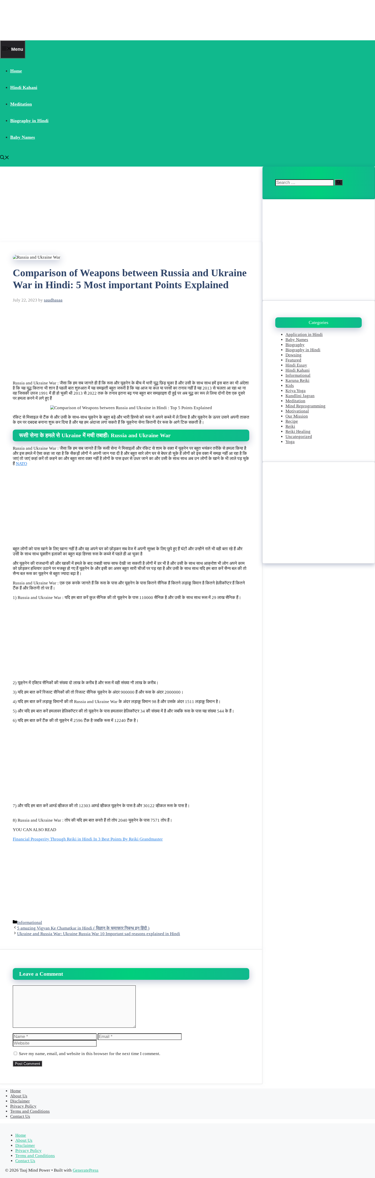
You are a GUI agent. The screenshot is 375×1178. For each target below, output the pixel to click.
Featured (293, 360)
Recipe (291, 421)
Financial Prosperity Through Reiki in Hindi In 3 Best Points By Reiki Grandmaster (88, 839)
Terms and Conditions (30, 1111)
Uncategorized (298, 436)
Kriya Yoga (295, 390)
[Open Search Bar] (4, 158)
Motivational (297, 411)
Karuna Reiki (297, 380)
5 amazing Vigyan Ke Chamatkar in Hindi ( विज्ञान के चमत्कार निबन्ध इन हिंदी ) (83, 928)
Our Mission (296, 416)
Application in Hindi (304, 334)
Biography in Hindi (29, 120)
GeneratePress (85, 1170)
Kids (289, 385)
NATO (21, 463)
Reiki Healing (297, 431)
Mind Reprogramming (305, 406)
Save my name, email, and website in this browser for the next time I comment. (89, 1053)
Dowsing (293, 355)
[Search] (339, 182)
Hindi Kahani (23, 87)
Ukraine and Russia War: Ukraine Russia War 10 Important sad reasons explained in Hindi (98, 933)
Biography (295, 344)
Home (16, 70)
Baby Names (22, 137)
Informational (29, 922)
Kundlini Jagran (300, 395)
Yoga (290, 441)
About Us (18, 1096)
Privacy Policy (23, 1106)
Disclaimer (20, 1101)
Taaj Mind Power (32, 20)
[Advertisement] (131, 204)
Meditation (21, 104)
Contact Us (20, 1116)
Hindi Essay (296, 365)
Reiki (290, 426)
